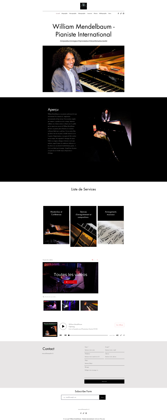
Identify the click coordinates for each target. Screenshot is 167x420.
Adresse (107, 353)
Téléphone (87, 353)
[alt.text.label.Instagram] (123, 13)
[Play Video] (52, 305)
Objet (86, 360)
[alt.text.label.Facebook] (118, 13)
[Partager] (92, 260)
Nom (86, 347)
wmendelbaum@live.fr (47, 353)
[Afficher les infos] (96, 260)
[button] (80, 69)
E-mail (107, 347)
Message (87, 367)
